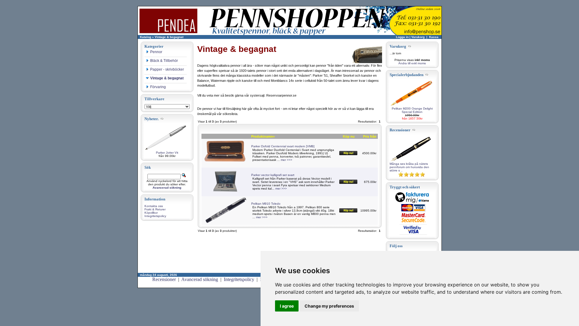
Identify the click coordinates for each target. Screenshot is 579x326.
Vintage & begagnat (169, 37)
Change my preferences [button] (329, 305)
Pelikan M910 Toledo (265, 203)
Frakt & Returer (155, 209)
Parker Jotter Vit (167, 152)
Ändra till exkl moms (412, 63)
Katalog (145, 37)
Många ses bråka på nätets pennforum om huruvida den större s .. (409, 167)
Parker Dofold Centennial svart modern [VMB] (283, 146)
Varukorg (418, 37)
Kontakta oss (153, 206)
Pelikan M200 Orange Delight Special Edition (412, 110)
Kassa (433, 37)
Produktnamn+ (263, 136)
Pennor (156, 52)
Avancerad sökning (199, 279)
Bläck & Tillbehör (164, 61)
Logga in (402, 37)
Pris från (369, 136)
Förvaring (158, 87)
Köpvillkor (151, 212)
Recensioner (164, 279)
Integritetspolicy (155, 216)
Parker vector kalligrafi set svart (272, 175)
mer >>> (286, 159)
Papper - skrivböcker (167, 69)
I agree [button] (287, 305)
